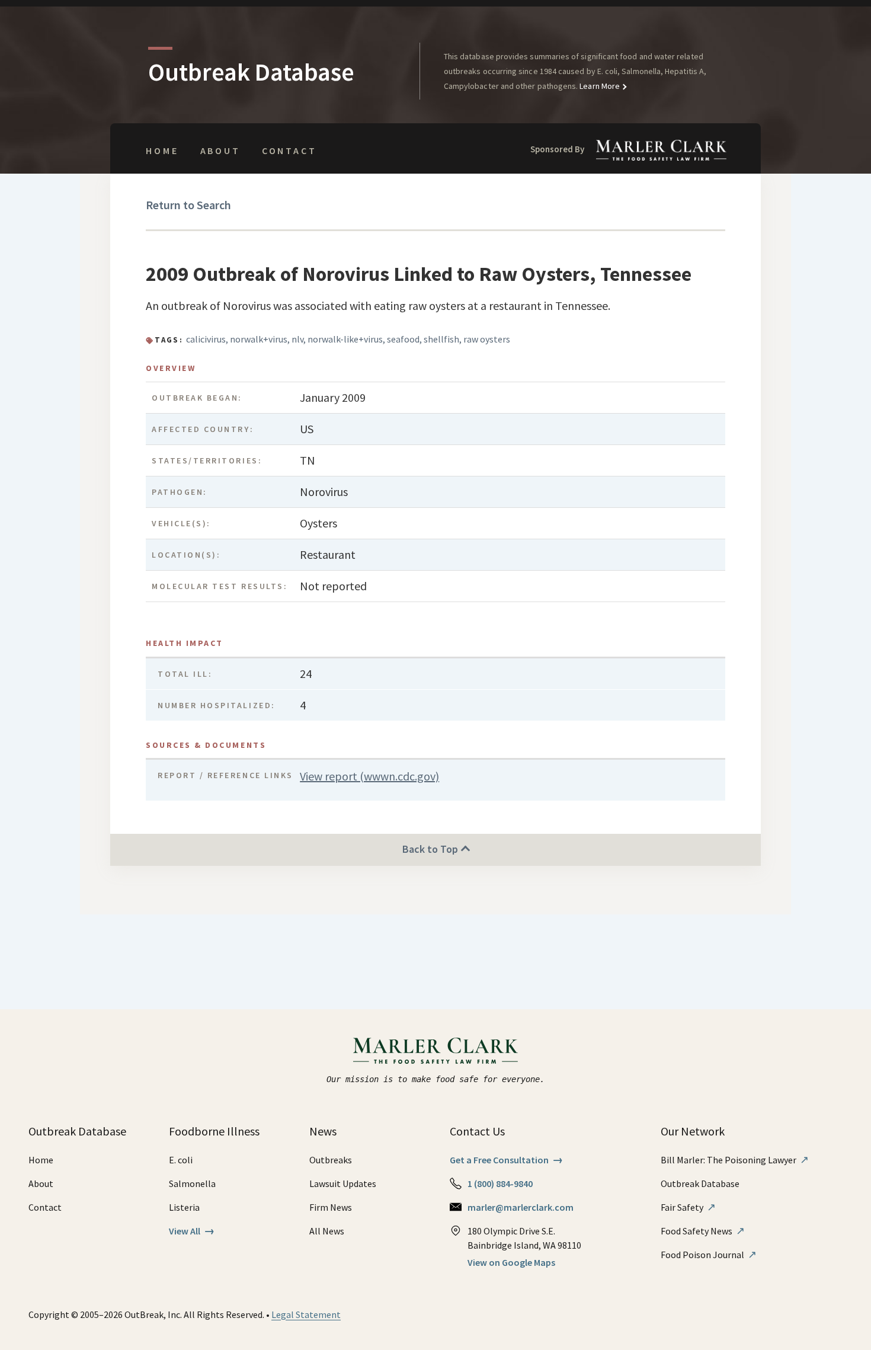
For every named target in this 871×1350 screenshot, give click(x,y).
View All (191, 1231)
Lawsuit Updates (342, 1183)
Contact (289, 150)
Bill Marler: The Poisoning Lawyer (735, 1160)
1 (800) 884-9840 (500, 1183)
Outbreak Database (700, 1183)
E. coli (181, 1160)
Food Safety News (703, 1231)
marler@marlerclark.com (520, 1207)
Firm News (330, 1207)
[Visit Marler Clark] (435, 1051)
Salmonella (192, 1183)
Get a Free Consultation (506, 1160)
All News (326, 1231)
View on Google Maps (511, 1262)
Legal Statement (306, 1314)
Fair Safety (688, 1207)
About (220, 150)
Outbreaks (330, 1160)
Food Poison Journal (709, 1255)
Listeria (184, 1207)
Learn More (599, 86)
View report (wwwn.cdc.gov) (369, 776)
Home (162, 150)
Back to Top (431, 849)
